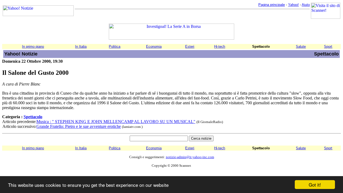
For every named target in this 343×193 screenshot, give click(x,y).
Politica (114, 46)
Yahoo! (293, 5)
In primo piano (33, 46)
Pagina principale (271, 5)
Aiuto (306, 5)
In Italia (81, 46)
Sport (328, 46)
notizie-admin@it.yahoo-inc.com (190, 157)
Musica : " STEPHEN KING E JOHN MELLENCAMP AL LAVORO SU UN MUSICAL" (115, 121)
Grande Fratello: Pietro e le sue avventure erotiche (78, 126)
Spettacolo (33, 116)
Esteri (189, 46)
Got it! (315, 184)
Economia (154, 46)
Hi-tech (219, 46)
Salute (301, 46)
